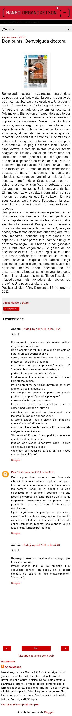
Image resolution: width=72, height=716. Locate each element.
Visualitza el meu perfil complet (20, 704)
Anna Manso (13, 666)
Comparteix (11, 308)
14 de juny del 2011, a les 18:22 (41, 328)
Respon (16, 460)
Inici (36, 648)
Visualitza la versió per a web (36, 655)
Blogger (48, 712)
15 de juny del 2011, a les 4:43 (41, 544)
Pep (13, 471)
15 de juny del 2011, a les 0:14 (36, 471)
